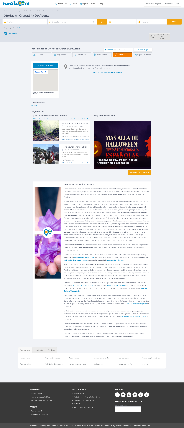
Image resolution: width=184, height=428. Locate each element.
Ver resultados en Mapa (45, 66)
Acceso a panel (36, 393)
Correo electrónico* (121, 405)
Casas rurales (74, 358)
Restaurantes (98, 364)
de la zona (115, 260)
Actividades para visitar (77, 364)
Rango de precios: (9, 28)
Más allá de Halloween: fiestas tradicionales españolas (117, 161)
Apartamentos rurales (101, 358)
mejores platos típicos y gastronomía (133, 316)
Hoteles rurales (123, 358)
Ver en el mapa (142, 50)
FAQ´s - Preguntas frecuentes (84, 407)
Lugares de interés (88, 4)
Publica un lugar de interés (41, 119)
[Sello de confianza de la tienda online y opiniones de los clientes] (80, 414)
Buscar (174, 22)
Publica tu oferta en (107, 72)
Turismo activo (25, 364)
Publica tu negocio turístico (40, 397)
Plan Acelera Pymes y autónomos (43, 400)
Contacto (77, 404)
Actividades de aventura (54, 364)
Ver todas (34, 105)
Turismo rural (62, 4)
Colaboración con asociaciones (84, 400)
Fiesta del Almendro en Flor (116, 285)
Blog (101, 4)
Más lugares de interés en (76, 119)
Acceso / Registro (173, 4)
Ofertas (74, 4)
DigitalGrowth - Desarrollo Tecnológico (87, 397)
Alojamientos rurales (52, 358)
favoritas (76, 260)
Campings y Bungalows (151, 358)
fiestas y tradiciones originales (136, 304)
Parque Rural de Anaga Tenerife (84, 285)
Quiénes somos (79, 393)
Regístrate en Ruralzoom (39, 414)
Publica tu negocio (154, 4)
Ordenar (118, 50)
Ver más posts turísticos (140, 172)
